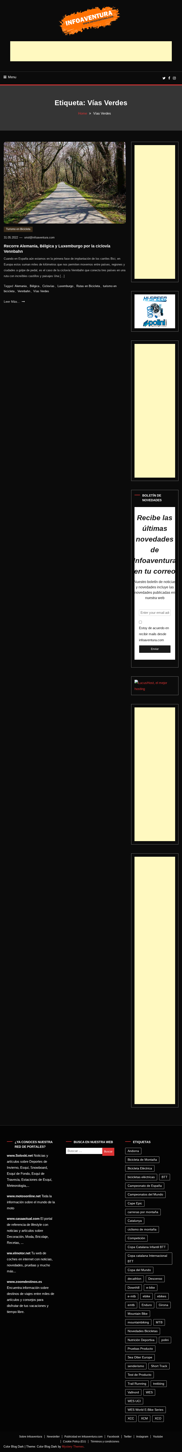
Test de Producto (139, 1374)
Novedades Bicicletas (143, 1331)
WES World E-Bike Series (145, 1409)
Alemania (21, 286)
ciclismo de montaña (142, 1229)
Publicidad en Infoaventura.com (83, 1436)
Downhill (133, 1287)
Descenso (155, 1278)
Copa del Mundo (139, 1270)
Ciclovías (48, 286)
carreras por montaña (143, 1212)
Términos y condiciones (105, 1441)
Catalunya (135, 1220)
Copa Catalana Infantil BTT (147, 1247)
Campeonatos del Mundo (145, 1194)
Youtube (158, 1436)
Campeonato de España (145, 1185)
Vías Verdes (41, 291)
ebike (146, 1296)
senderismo (136, 1366)
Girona (163, 1305)
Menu (12, 77)
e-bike (150, 1287)
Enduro (147, 1305)
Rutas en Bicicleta (88, 286)
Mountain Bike (138, 1313)
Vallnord (133, 1392)
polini (165, 1340)
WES (149, 1392)
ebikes (161, 1296)
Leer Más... (12, 301)
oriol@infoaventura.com (39, 237)
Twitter (128, 1436)
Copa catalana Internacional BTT (147, 1258)
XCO (158, 1418)
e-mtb (132, 1296)
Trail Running (137, 1383)
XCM (144, 1418)
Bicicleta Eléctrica (140, 1168)
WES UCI (134, 1401)
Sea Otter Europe (140, 1357)
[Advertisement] (91, 51)
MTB (159, 1322)
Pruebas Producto (140, 1348)
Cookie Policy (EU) (74, 1441)
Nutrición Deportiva (141, 1340)
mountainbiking (138, 1322)
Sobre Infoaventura (30, 1436)
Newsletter (53, 1436)
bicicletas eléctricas (141, 1177)
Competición (136, 1238)
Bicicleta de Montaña (142, 1159)
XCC (131, 1418)
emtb (131, 1305)
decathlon (134, 1278)
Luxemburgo (65, 286)
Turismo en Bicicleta (18, 229)
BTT (165, 1177)
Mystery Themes (73, 1446)
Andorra (133, 1151)
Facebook (113, 1436)
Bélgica (34, 286)
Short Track (159, 1366)
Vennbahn (24, 291)
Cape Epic (135, 1203)
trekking (158, 1383)
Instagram (142, 1436)
